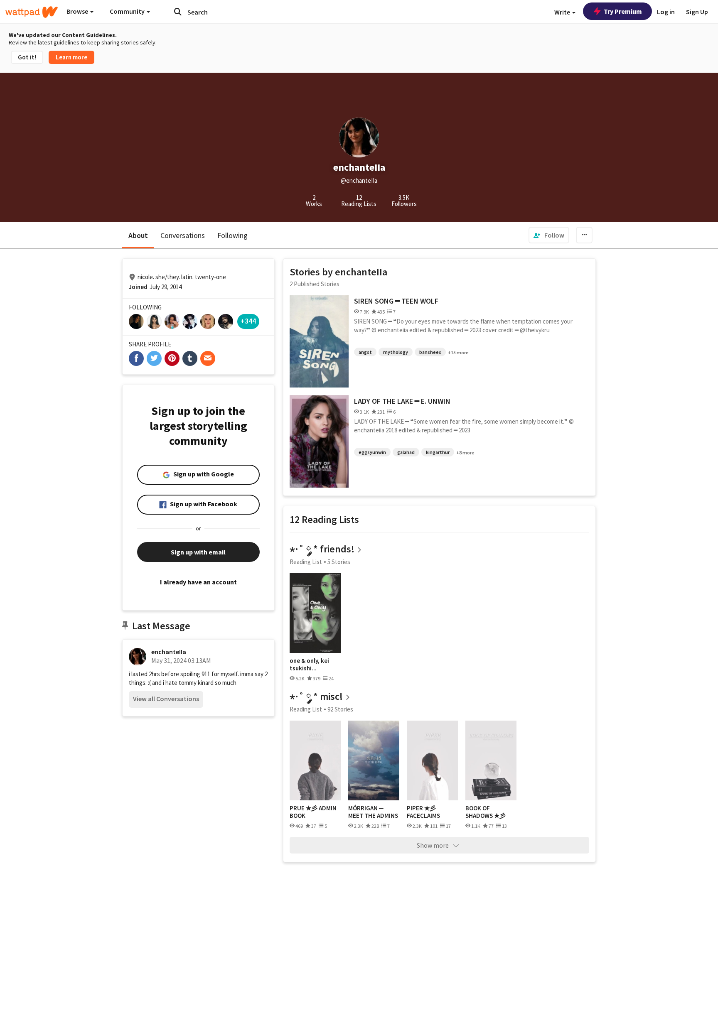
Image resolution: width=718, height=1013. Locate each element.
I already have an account (198, 582)
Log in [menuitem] (666, 11)
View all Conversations (166, 698)
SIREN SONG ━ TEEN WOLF (396, 301)
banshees (430, 352)
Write (562, 12)
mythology (395, 352)
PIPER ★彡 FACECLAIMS (423, 812)
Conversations (182, 235)
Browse (77, 11)
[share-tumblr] (189, 358)
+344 (248, 321)
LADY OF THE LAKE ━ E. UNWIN (402, 401)
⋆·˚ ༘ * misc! (316, 696)
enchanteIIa (168, 651)
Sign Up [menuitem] (697, 11)
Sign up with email (198, 552)
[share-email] (207, 358)
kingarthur (438, 452)
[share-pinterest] (172, 358)
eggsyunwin (372, 452)
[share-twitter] (154, 358)
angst (365, 352)
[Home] (31, 12)
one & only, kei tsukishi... (309, 664)
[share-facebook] (136, 358)
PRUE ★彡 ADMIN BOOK (313, 812)
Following (232, 235)
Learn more (71, 57)
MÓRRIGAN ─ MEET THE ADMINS (373, 812)
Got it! (27, 57)
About (138, 235)
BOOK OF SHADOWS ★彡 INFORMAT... (485, 812)
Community (128, 11)
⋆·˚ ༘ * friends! (322, 548)
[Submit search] (178, 11)
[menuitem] (549, 235)
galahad (406, 452)
